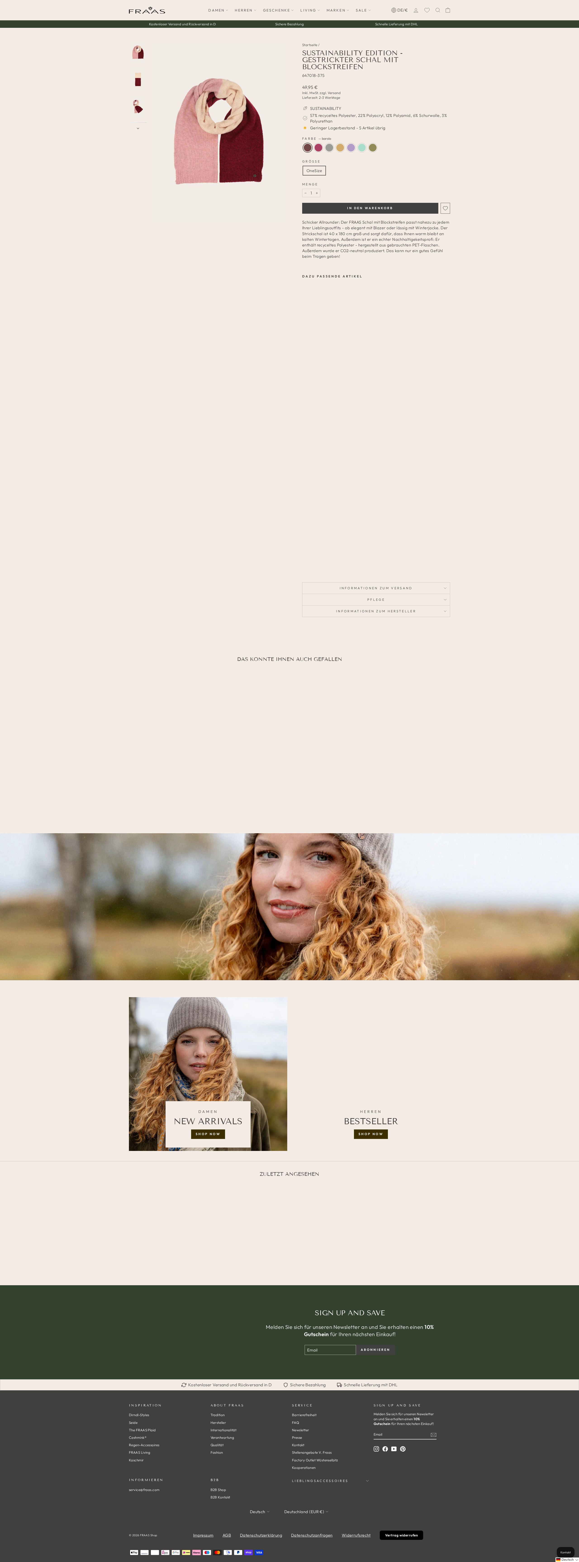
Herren (244, 10)
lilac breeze (351, 147)
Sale (361, 10)
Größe (311, 161)
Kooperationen (304, 1467)
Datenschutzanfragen (312, 1535)
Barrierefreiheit (304, 1415)
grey (329, 147)
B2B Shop (218, 1490)
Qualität (217, 1445)
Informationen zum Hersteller (376, 611)
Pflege (376, 600)
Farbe (316, 139)
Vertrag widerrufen (401, 1535)
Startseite (310, 45)
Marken (336, 10)
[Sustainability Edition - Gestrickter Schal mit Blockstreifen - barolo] (305, 553)
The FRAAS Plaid (142, 1430)
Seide (133, 1422)
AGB (227, 1535)
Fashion (217, 1452)
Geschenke (276, 10)
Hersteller (218, 1422)
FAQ (295, 1422)
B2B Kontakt (220, 1497)
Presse (297, 1437)
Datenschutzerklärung (261, 1535)
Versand (334, 93)
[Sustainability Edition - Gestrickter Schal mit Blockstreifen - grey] (317, 553)
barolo (307, 147)
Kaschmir (136, 1460)
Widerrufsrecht (356, 1535)
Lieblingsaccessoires (320, 1481)
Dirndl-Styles (139, 1415)
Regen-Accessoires (144, 1445)
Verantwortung (222, 1437)
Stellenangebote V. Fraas (312, 1452)
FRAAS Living (139, 1452)
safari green (372, 147)
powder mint (361, 147)
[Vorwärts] (138, 127)
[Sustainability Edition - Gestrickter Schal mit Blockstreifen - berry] (311, 553)
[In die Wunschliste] (445, 208)
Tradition (218, 1415)
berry (318, 147)
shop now (208, 1134)
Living (308, 10)
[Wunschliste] (427, 10)
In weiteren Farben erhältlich (314, 564)
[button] (567, 1559)
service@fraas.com (144, 1490)
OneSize (314, 170)
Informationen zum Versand (376, 588)
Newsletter (300, 1430)
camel (340, 147)
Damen (216, 10)
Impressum (203, 1535)
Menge (310, 184)
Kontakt (298, 1445)
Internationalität (224, 1430)
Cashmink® (138, 1437)
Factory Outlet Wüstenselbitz (315, 1460)
